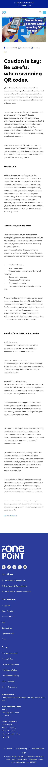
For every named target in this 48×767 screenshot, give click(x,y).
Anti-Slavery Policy (9, 670)
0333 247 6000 (25, 5)
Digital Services (8, 633)
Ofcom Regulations (9, 687)
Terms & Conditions (9, 653)
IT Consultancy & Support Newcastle (16, 591)
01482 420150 (10, 516)
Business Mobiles (9, 617)
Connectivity (7, 628)
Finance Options (8, 681)
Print (4, 639)
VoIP (3, 622)
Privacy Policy (7, 659)
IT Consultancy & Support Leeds (14, 586)
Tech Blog (36, 48)
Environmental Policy (10, 675)
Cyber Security (7, 611)
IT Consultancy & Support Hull (14, 580)
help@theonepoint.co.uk (25, 2)
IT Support (6, 605)
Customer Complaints (10, 664)
